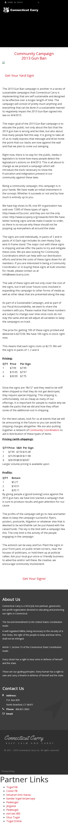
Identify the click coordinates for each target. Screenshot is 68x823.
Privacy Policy (8, 771)
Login (10, 2)
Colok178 (11, 791)
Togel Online (14, 821)
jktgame (11, 806)
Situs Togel (13, 817)
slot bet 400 (13, 813)
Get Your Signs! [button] (34, 578)
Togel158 (12, 787)
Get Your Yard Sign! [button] (19, 75)
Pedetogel (12, 802)
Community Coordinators (44, 430)
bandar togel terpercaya (20, 798)
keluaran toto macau (18, 794)
